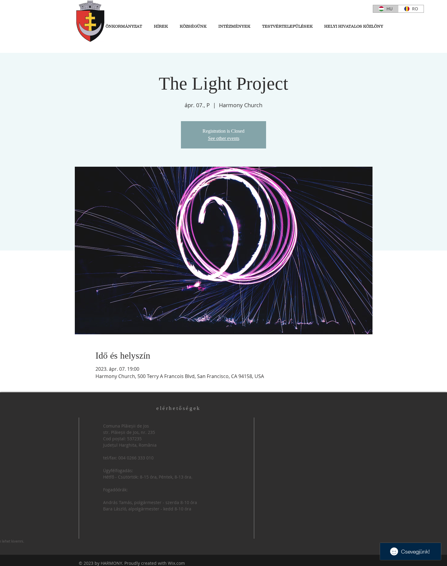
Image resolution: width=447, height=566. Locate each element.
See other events (223, 138)
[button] (191, 26)
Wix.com (176, 563)
